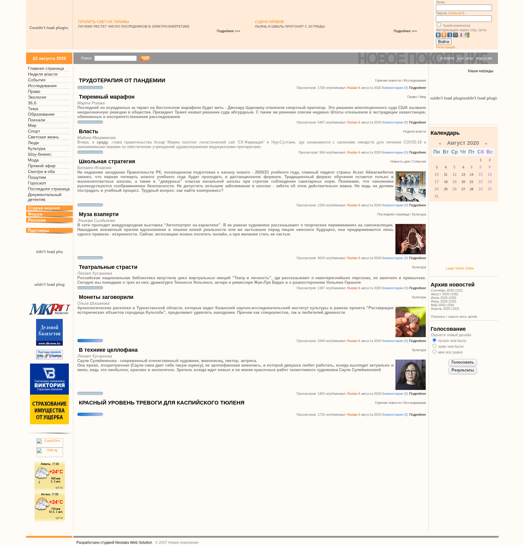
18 (446, 182)
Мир (32, 125)
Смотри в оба (41, 171)
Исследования (42, 85)
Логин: (440, 2)
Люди (33, 142)
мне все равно (450, 352)
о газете (447, 58)
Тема (33, 108)
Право (34, 91)
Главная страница (46, 68)
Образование (41, 114)
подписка (484, 58)
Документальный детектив (45, 197)
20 (463, 182)
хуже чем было (450, 346)
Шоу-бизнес (40, 154)
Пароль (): (450, 13)
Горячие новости (388, 80)
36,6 (32, 102)
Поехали (36, 119)
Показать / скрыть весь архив (454, 316)
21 (471, 182)
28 (471, 189)
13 (463, 174)
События (36, 79)
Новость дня (400, 161)
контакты (465, 58)
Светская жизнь (43, 136)
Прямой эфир (41, 165)
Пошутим (37, 177)
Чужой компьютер (456, 25)
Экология (37, 97)
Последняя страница (49, 188)
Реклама (37, 220)
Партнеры (38, 230)
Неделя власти (43, 74)
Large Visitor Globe (460, 268)
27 (463, 189)
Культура (36, 148)
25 (446, 189)
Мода (33, 159)
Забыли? (456, 13)
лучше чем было (451, 341)
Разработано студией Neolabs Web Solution (114, 542)
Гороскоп (37, 183)
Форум (35, 214)
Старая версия (44, 207)
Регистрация (445, 47)
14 (471, 174)
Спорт (34, 131)
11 (445, 174)
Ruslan (352, 88)
